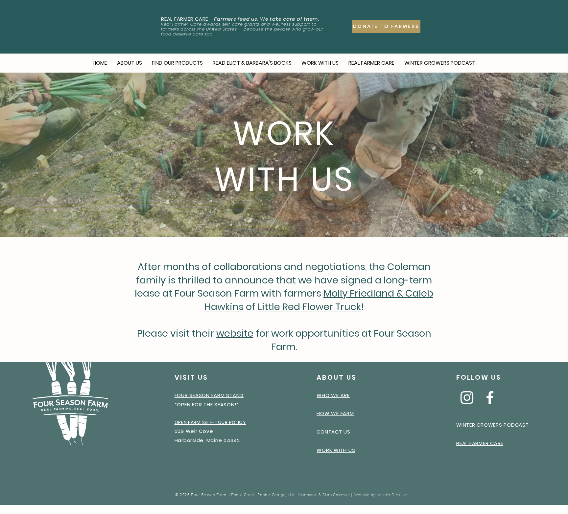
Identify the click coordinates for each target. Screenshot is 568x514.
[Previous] (36, 154)
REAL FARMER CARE (184, 18)
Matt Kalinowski (303, 495)
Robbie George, (271, 495)
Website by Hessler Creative (380, 495)
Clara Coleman (336, 495)
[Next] (532, 154)
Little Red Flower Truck (309, 306)
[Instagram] (467, 397)
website (234, 333)
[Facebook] (490, 397)
